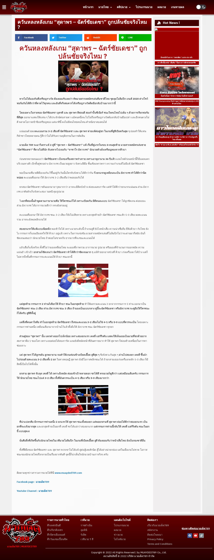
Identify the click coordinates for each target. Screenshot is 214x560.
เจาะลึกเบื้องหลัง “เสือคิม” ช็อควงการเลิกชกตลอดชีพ (176, 62)
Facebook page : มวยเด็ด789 (33, 482)
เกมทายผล (177, 7)
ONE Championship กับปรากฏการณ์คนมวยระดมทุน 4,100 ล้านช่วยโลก (177, 102)
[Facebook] (189, 535)
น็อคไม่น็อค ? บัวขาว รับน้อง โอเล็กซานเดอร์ (177, 96)
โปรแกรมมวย (144, 7)
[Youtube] (195, 535)
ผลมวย (161, 7)
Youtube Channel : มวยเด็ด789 (34, 491)
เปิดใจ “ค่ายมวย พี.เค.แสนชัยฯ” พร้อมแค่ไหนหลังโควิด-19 (176, 144)
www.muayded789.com (68, 473)
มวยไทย (103, 7)
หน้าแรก (88, 7)
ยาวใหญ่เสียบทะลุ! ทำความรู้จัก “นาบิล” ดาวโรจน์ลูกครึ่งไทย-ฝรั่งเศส (177, 138)
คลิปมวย (122, 7)
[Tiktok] (201, 535)
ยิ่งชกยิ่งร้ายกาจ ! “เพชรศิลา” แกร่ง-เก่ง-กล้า (177, 57)
